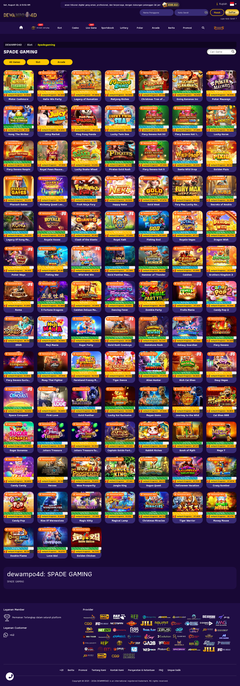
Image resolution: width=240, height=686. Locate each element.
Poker (140, 28)
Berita (171, 28)
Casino (75, 28)
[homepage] (21, 28)
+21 (61, 670)
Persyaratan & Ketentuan (141, 670)
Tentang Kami (99, 670)
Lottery (124, 28)
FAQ (161, 670)
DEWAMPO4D (13, 45)
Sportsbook (107, 28)
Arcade (156, 28)
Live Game (91, 28)
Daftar (232, 12)
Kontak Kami (117, 670)
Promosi (187, 28)
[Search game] (203, 28)
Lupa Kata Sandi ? (228, 18)
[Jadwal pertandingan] (170, 5)
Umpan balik (174, 670)
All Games (14, 62)
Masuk (217, 12)
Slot (59, 28)
